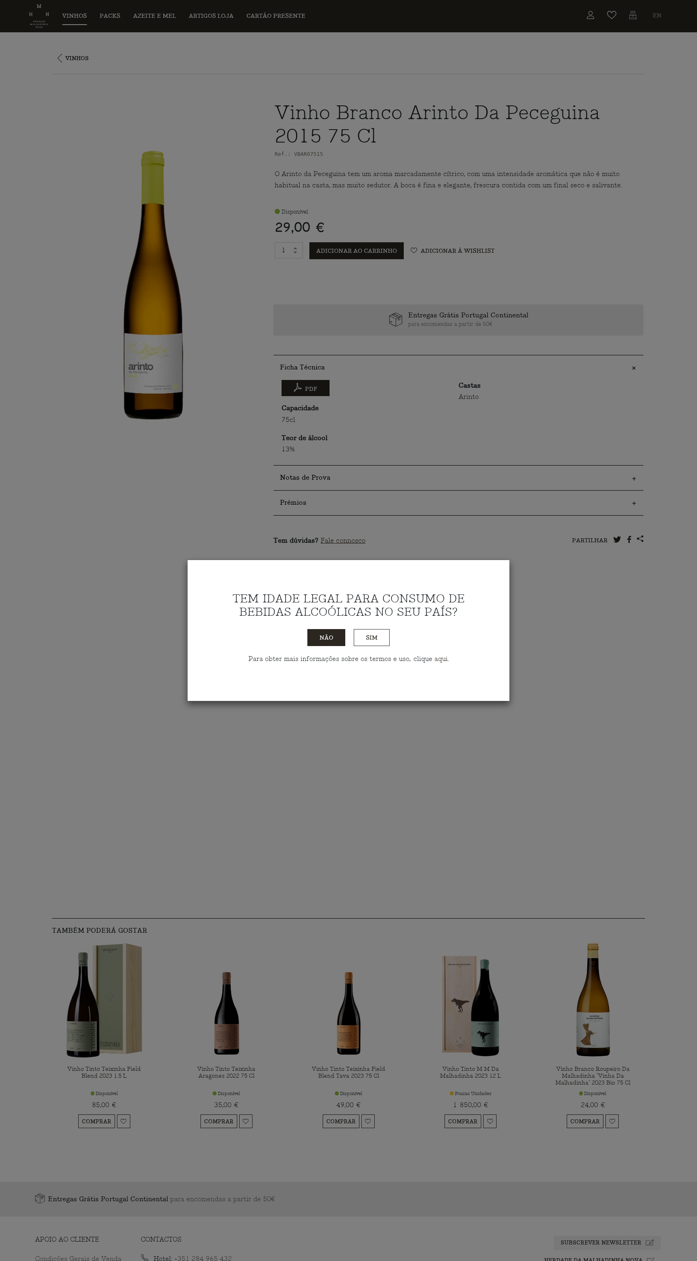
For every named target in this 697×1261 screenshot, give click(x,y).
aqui (441, 659)
